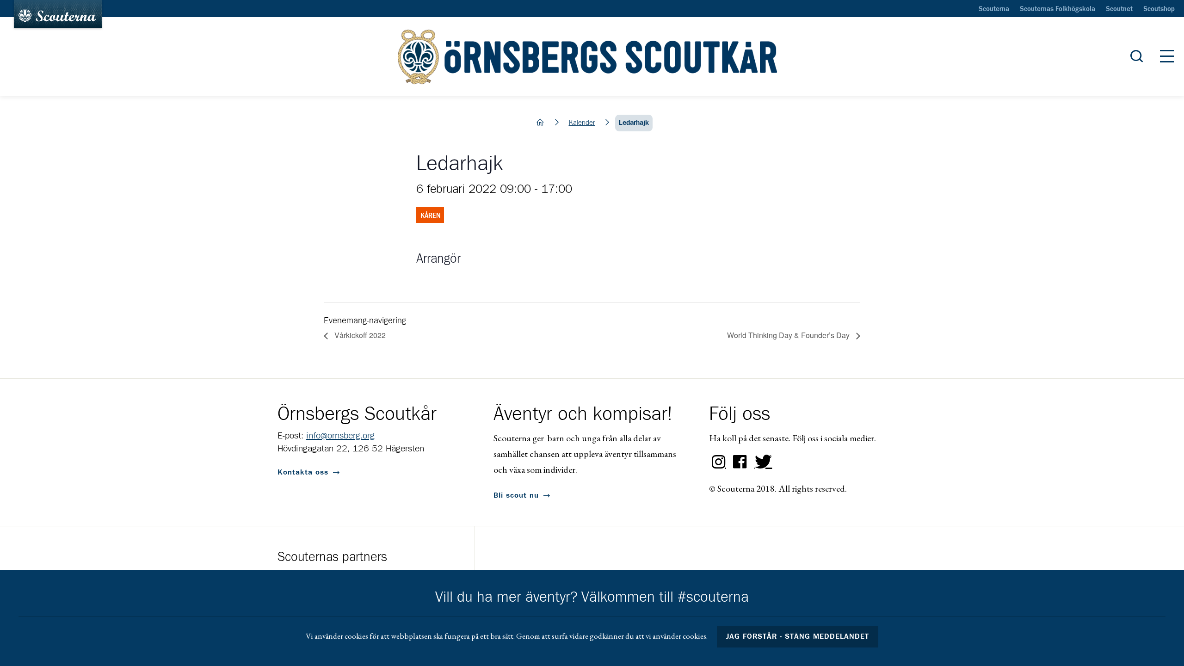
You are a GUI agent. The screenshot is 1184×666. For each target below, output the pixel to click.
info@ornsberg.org (340, 435)
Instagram (718, 462)
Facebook (740, 462)
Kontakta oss (303, 472)
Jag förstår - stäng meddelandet (798, 636)
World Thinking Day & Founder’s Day (789, 335)
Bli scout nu (516, 495)
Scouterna (994, 9)
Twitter (761, 462)
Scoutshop (1159, 9)
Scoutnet (1119, 9)
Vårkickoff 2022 (359, 335)
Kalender (582, 122)
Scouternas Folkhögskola (1057, 9)
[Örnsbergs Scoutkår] (592, 57)
